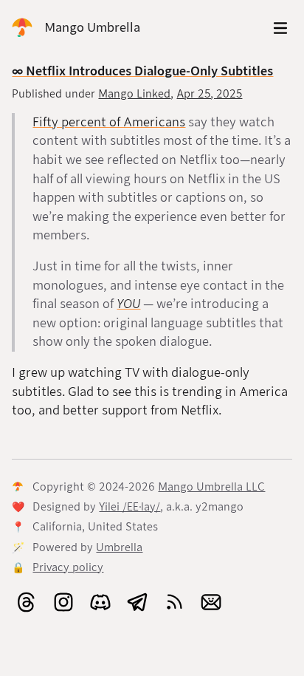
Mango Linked (134, 94)
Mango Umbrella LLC (211, 487)
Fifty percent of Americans (108, 122)
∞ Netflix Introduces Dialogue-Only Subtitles (142, 71)
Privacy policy (67, 567)
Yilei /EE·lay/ (129, 507)
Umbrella (119, 547)
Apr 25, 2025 (209, 94)
